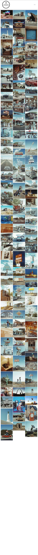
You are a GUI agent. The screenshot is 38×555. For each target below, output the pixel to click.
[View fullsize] (7, 14)
